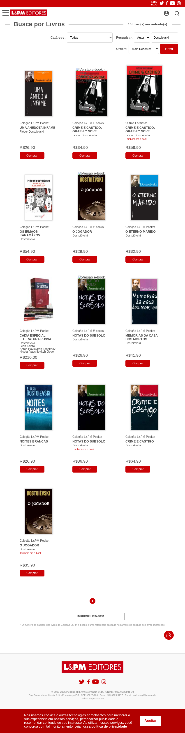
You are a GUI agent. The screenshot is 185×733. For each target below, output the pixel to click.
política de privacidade (109, 726)
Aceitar (150, 721)
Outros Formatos (136, 123)
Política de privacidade (92, 698)
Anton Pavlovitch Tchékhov (38, 349)
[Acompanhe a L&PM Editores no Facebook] (166, 3)
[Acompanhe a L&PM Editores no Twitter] (161, 3)
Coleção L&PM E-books (88, 123)
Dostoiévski (27, 239)
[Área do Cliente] (171, 12)
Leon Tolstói (27, 346)
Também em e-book (136, 139)
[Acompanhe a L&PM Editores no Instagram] (179, 3)
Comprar (31, 155)
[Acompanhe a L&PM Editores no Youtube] (172, 3)
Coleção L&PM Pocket (34, 123)
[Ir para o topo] (167, 636)
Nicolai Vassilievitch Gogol (37, 351)
